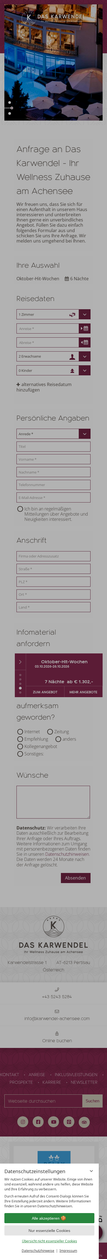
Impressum (68, 1250)
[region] (49, 1193)
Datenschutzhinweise (38, 1250)
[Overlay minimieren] (91, 1171)
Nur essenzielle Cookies (49, 1230)
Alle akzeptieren (46, 1218)
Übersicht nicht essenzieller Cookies (49, 1241)
